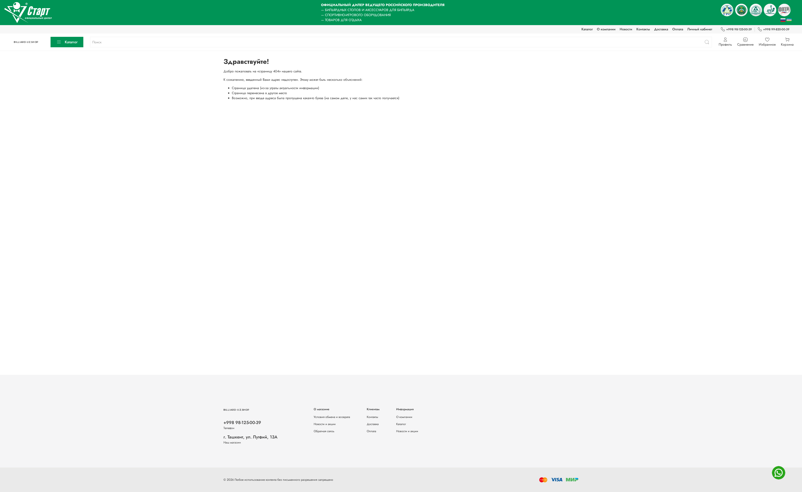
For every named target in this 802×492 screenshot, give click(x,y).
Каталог (587, 29)
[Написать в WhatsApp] (778, 472)
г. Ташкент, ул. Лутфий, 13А (250, 437)
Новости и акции (325, 424)
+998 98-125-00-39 (739, 29)
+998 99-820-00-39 (776, 29)
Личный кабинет (699, 29)
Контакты (643, 29)
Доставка (661, 29)
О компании (606, 29)
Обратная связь (324, 431)
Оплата (677, 29)
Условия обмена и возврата (332, 417)
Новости (626, 29)
